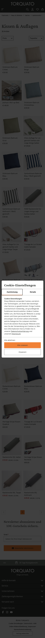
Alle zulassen (22, 345)
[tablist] (22, 292)
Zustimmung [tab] (12, 292)
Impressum (16, 334)
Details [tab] (33, 292)
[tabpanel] (22, 316)
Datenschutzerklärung (20, 331)
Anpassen (22, 352)
